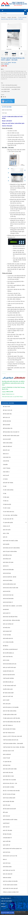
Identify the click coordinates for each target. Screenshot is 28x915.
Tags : (2, 82)
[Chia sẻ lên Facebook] (1, 96)
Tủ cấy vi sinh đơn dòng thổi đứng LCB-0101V (10, 87)
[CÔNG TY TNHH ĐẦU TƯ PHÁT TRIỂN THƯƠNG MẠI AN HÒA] (14, 4)
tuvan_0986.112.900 (5, 91)
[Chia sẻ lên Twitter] (3, 96)
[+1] (5, 96)
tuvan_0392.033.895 (5, 89)
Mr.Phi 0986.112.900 (8, 912)
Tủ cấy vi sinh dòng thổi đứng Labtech (9, 85)
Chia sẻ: (2, 94)
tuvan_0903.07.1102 (16, 89)
